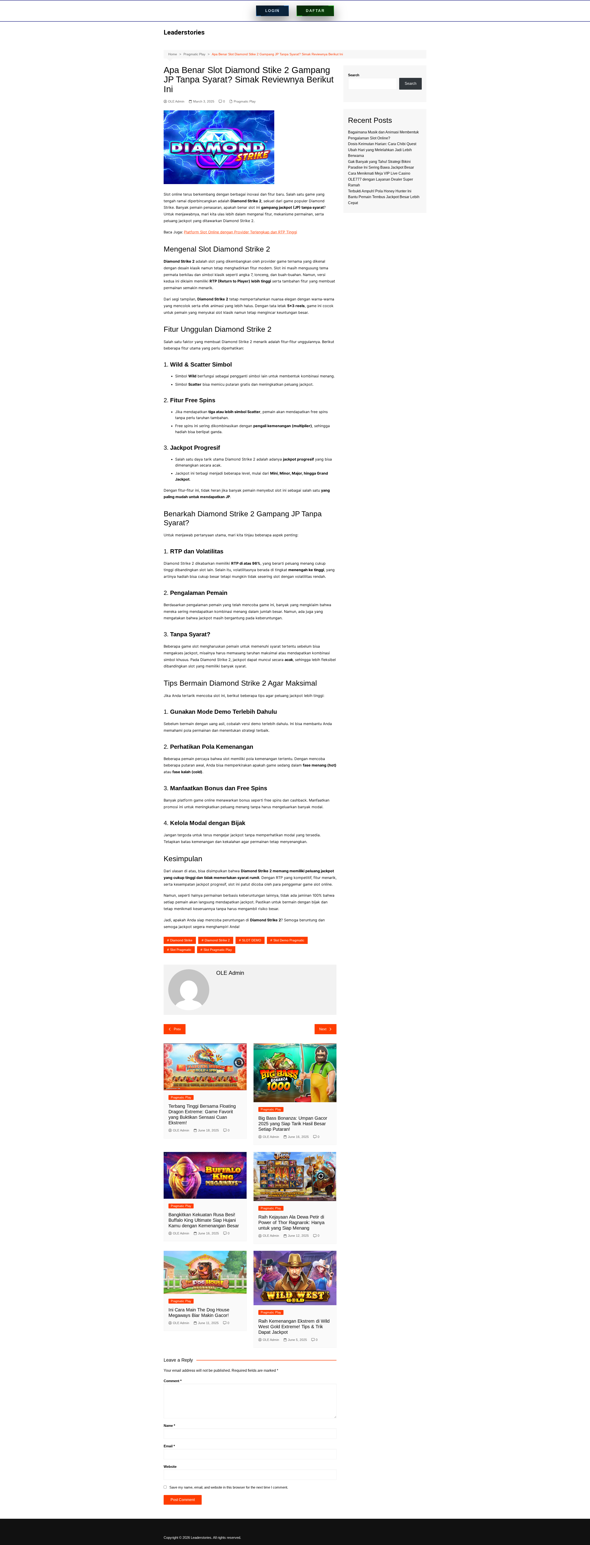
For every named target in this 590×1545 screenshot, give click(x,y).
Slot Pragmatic (180, 950)
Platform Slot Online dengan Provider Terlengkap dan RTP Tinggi (240, 232)
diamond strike (181, 940)
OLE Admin (176, 101)
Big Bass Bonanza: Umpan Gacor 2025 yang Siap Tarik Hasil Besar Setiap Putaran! (292, 1124)
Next (322, 1029)
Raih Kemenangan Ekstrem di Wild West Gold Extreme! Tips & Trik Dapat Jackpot (294, 1327)
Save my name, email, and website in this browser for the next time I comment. (228, 1487)
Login (272, 11)
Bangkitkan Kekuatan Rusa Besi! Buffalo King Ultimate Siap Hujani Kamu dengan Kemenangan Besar (203, 1220)
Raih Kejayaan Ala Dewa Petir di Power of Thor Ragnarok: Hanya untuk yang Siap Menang (291, 1222)
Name (169, 1426)
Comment (173, 1381)
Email (169, 1446)
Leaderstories (184, 32)
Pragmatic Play (245, 101)
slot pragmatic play (218, 950)
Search (353, 75)
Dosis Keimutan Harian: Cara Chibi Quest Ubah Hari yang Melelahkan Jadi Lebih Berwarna (382, 150)
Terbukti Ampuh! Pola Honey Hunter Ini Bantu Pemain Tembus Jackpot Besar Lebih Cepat (383, 197)
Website (170, 1467)
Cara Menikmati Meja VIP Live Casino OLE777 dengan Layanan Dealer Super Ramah (380, 179)
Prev (177, 1029)
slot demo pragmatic (288, 940)
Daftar (315, 11)
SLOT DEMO (251, 940)
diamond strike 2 (217, 940)
